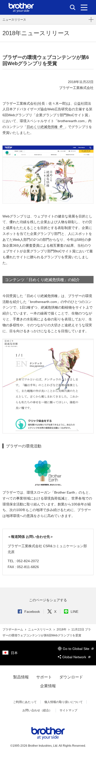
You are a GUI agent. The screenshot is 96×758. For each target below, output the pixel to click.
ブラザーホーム (13, 629)
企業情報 (48, 686)
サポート (44, 677)
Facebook (32, 612)
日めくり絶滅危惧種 (42, 127)
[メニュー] (84, 7)
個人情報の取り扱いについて (63, 702)
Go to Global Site (76, 649)
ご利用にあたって (25, 702)
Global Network (74, 657)
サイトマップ (68, 710)
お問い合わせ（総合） (37, 710)
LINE (74, 612)
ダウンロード (71, 677)
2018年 (62, 629)
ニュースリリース (14, 19)
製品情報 (21, 677)
